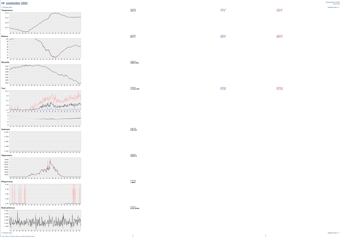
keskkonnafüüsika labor (27, 236)
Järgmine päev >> (333, 7)
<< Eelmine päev (6, 7)
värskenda (336, 4)
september (13, 3)
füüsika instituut (15, 236)
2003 (24, 3)
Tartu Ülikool (5, 236)
